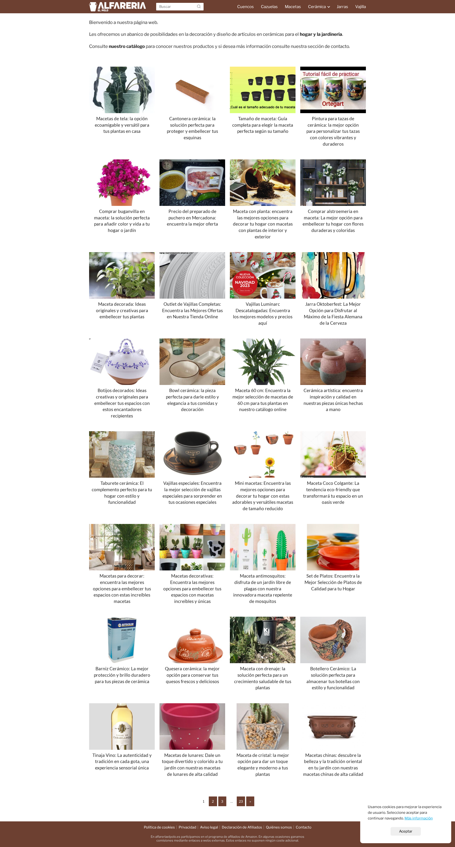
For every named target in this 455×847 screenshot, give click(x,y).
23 (241, 801)
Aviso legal (209, 827)
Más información (419, 818)
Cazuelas (269, 6)
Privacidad (187, 827)
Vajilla (360, 6)
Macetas (293, 6)
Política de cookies (159, 827)
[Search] (199, 6)
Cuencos (245, 6)
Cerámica (317, 6)
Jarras (342, 6)
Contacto (303, 827)
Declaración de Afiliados (242, 827)
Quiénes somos (279, 827)
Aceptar (405, 831)
